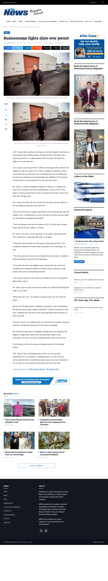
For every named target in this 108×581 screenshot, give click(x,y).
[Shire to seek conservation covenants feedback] (54, 440)
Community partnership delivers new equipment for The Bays (53, 422)
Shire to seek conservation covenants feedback (52, 453)
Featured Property (80, 244)
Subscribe (98, 21)
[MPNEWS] (23, 12)
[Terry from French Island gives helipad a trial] (19, 408)
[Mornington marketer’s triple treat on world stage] (19, 440)
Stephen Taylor (10, 43)
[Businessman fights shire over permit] (37, 74)
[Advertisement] (54, 563)
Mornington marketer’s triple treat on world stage (18, 453)
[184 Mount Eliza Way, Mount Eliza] (89, 227)
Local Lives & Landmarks (47, 21)
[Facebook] (6, 109)
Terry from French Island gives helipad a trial (19, 420)
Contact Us (63, 21)
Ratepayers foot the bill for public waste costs (87, 289)
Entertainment (30, 21)
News (14, 21)
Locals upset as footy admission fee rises (88, 308)
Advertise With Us (76, 21)
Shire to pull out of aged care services (89, 280)
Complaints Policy (98, 542)
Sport (20, 21)
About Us (88, 21)
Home (8, 21)
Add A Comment (36, 465)
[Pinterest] (6, 124)
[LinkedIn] (6, 119)
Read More (79, 261)
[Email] (6, 129)
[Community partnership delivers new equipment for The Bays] (54, 408)
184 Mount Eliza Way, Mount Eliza (90, 241)
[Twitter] (6, 114)
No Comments (49, 43)
